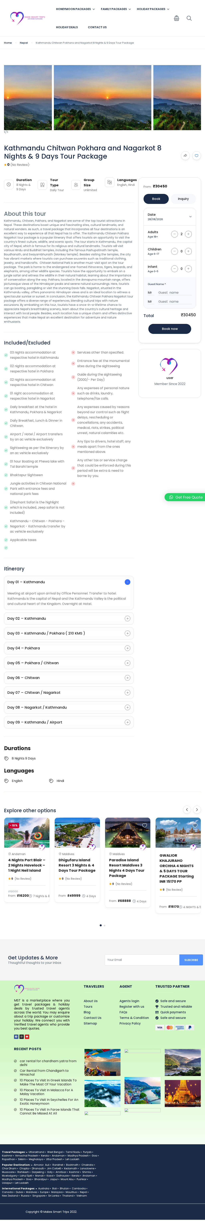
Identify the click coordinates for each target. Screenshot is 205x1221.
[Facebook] (16, 1037)
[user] (41, 847)
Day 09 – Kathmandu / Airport (34, 722)
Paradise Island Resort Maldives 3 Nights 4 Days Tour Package (127, 867)
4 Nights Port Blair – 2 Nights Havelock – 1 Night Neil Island (26, 865)
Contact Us (97, 27)
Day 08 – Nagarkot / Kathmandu (37, 707)
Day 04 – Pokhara (23, 648)
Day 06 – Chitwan (23, 677)
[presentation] (187, 810)
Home (8, 43)
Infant (152, 266)
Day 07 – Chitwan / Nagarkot (33, 692)
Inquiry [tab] (183, 198)
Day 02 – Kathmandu (26, 618)
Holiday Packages (151, 9)
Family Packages (114, 9)
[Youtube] (27, 1037)
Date (152, 214)
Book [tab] (156, 198)
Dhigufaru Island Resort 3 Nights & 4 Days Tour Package (77, 865)
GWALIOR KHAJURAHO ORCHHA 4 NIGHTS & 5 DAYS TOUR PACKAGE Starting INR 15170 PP (177, 868)
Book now (170, 328)
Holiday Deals (67, 27)
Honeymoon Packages (73, 9)
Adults (153, 232)
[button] (176, 18)
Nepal (24, 43)
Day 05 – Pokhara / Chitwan (33, 662)
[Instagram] (21, 1037)
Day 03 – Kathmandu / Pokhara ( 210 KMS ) (46, 633)
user (169, 378)
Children (154, 249)
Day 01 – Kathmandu (26, 581)
